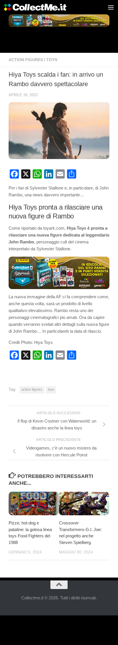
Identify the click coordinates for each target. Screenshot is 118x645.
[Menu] (111, 7)
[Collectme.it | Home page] (46, 7)
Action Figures (26, 59)
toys (51, 390)
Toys (51, 59)
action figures (31, 390)
